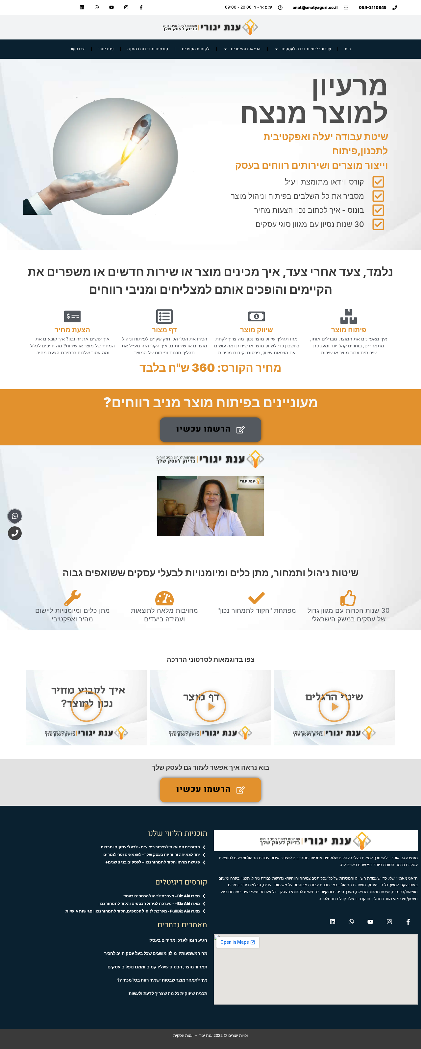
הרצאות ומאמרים (245, 49)
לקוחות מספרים (196, 49)
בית (348, 49)
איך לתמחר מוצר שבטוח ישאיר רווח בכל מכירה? (162, 980)
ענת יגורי (105, 49)
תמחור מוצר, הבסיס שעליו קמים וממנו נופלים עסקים (157, 966)
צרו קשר (77, 49)
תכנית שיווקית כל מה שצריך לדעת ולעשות (168, 993)
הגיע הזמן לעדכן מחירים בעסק (178, 940)
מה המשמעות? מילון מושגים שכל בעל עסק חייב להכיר (155, 953)
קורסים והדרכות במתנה (147, 49)
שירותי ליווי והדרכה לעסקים (306, 49)
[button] (210, 429)
